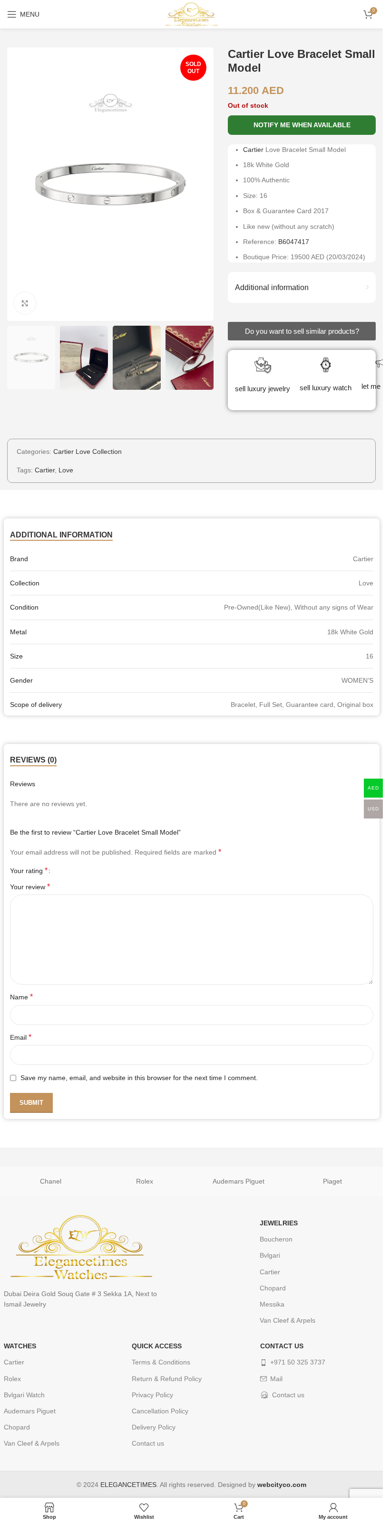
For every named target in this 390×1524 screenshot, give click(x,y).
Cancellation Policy (160, 1411)
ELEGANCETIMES (128, 1484)
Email (20, 1037)
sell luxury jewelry (262, 389)
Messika (272, 1304)
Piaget (332, 1181)
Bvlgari (270, 1255)
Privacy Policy (152, 1395)
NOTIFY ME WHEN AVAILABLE (302, 125)
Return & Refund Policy (167, 1379)
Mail (276, 1379)
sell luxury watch (325, 388)
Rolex (144, 1181)
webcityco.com (281, 1484)
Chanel (50, 1181)
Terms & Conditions (161, 1362)
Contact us (148, 1443)
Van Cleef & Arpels (287, 1320)
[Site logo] (191, 14)
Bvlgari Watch (24, 1395)
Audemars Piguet (238, 1181)
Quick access (157, 1346)
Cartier (253, 149)
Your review (30, 887)
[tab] (61, 535)
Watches (20, 1346)
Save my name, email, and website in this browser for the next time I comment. (139, 1078)
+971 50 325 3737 (297, 1362)
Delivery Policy (154, 1427)
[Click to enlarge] (25, 303)
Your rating (29, 871)
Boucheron (276, 1239)
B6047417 (293, 241)
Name (21, 997)
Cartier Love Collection (87, 451)
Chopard (273, 1288)
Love (65, 470)
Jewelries (279, 1223)
